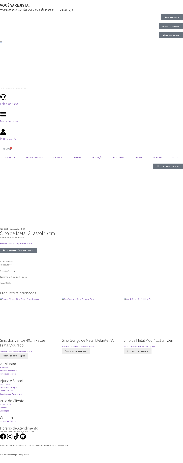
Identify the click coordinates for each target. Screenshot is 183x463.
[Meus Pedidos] (3, 115)
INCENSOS (157, 157)
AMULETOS (10, 157)
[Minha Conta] (3, 132)
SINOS (22, 229)
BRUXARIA (57, 157)
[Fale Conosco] (3, 97)
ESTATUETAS (118, 157)
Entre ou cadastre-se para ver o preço (16, 243)
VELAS (175, 157)
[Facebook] (3, 436)
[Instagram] (10, 436)
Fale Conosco (9, 104)
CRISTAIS (77, 157)
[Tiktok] (16, 436)
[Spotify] (23, 436)
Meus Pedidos (9, 121)
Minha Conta (8, 139)
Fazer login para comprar (14, 355)
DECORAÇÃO (97, 157)
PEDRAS (138, 157)
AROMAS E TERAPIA (34, 157)
